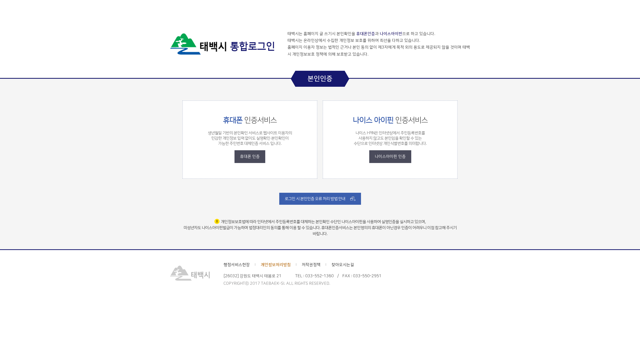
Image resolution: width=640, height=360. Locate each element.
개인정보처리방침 (276, 264)
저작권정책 (311, 264)
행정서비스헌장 (237, 264)
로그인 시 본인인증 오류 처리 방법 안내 (315, 198)
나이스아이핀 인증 (390, 156)
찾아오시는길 (343, 264)
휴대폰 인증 (250, 156)
